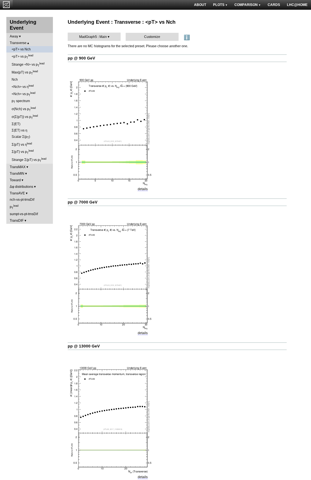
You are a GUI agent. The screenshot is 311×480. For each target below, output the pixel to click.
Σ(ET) (16, 124)
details (143, 189)
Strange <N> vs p (28, 64)
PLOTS (218, 5)
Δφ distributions (21, 186)
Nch (15, 79)
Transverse (18, 43)
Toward (15, 180)
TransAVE (17, 193)
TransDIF (17, 220)
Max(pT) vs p (25, 72)
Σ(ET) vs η (19, 130)
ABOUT (200, 5)
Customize (152, 37)
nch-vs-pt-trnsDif (22, 199)
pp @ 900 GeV (81, 58)
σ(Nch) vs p (24, 109)
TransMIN (17, 173)
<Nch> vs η (23, 86)
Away (14, 36)
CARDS (274, 5)
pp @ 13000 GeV (84, 346)
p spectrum (21, 101)
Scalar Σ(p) (21, 137)
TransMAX (18, 167)
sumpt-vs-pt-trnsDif (24, 214)
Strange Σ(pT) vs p (29, 160)
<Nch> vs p (23, 94)
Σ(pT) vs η (22, 144)
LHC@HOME (297, 5)
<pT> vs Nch (21, 49)
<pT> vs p (22, 56)
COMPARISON (246, 5)
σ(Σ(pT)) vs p (25, 117)
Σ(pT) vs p (23, 152)
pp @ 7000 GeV (83, 202)
